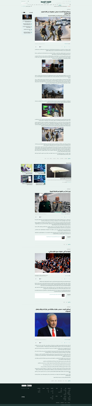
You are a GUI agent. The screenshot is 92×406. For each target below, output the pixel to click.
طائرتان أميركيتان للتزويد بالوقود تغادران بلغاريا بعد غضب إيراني (26, 24)
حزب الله (58, 158)
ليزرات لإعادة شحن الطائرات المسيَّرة (65, 178)
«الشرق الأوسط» (66, 43)
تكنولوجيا (66, 158)
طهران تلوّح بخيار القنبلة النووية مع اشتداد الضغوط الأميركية (27, 21)
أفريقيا (65, 393)
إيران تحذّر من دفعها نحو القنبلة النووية (60, 191)
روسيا (45, 158)
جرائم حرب (54, 158)
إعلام (52, 393)
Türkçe (66, 1)
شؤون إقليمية (68, 9)
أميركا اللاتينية (65, 394)
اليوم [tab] (24, 12)
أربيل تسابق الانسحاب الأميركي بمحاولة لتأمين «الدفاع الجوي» (27, 32)
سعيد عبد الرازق (67, 275)
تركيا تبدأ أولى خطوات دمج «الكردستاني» (59, 251)
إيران (48, 158)
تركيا (64, 302)
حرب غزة (66, 380)
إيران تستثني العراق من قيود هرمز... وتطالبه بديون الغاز (26, 27)
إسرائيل (51, 158)
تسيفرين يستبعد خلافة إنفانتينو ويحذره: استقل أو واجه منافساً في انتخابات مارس (58, 6)
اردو (64, 1)
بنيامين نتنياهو (60, 380)
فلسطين (52, 380)
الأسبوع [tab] (22, 12)
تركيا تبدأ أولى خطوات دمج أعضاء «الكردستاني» (55, 294)
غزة (63, 380)
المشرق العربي (68, 393)
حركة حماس (61, 158)
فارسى (63, 1)
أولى (66, 244)
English (68, 1)
